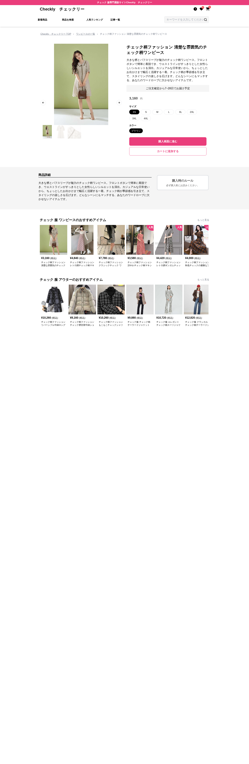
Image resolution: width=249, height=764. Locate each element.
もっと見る (203, 220)
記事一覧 (115, 19)
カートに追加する (168, 151)
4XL (146, 118)
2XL (192, 112)
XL (180, 112)
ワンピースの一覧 (85, 34)
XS (134, 112)
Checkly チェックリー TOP (55, 34)
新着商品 (42, 19)
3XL (134, 118)
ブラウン (136, 130)
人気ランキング (94, 19)
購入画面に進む (167, 141)
